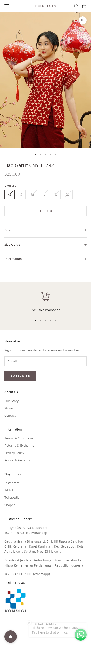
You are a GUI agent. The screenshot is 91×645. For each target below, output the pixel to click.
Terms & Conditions (19, 438)
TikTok (9, 490)
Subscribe (20, 375)
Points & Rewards (17, 460)
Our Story (11, 401)
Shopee (9, 505)
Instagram (11, 483)
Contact (10, 415)
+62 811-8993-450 (17, 533)
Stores (9, 408)
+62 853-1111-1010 (18, 574)
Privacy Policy (14, 453)
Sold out (46, 211)
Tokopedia (12, 497)
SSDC (53, 634)
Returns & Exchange (19, 445)
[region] (45, 302)
